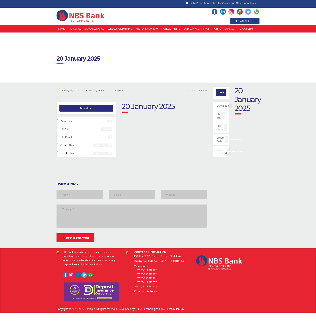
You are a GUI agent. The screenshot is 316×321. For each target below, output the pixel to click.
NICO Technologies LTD (149, 309)
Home (61, 28)
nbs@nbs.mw (149, 291)
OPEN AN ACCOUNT (244, 21)
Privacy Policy (174, 309)
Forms (217, 28)
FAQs (206, 28)
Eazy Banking (192, 28)
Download (86, 108)
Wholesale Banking (120, 28)
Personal (75, 28)
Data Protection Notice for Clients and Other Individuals (218, 3)
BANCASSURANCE (94, 28)
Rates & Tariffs (170, 28)
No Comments (199, 90)
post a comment (77, 237)
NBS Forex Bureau (147, 28)
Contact (230, 28)
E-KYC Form (246, 28)
